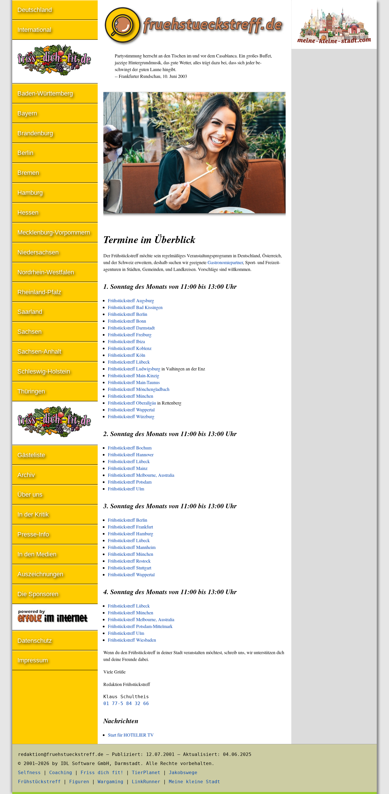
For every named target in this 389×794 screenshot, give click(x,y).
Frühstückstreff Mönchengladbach (138, 389)
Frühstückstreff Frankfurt (130, 527)
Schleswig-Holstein (43, 371)
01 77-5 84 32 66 (126, 703)
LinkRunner (146, 781)
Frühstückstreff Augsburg (131, 300)
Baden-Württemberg (45, 93)
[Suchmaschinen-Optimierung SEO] (55, 617)
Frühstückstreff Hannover (130, 454)
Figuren (79, 781)
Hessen (27, 212)
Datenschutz (34, 640)
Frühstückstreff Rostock (129, 561)
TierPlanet (146, 772)
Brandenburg (35, 133)
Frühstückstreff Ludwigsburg (134, 369)
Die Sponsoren (37, 594)
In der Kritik (33, 514)
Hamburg (30, 192)
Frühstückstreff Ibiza (126, 341)
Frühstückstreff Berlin (127, 314)
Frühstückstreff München (130, 396)
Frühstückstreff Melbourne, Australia (141, 475)
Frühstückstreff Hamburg (130, 533)
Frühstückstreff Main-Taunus (134, 382)
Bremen (28, 172)
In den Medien (36, 554)
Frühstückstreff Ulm (126, 489)
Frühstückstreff (39, 781)
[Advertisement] (334, 147)
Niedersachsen (38, 252)
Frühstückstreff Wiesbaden (132, 640)
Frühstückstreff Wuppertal (131, 409)
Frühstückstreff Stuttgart (129, 568)
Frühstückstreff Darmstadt (131, 328)
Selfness (29, 772)
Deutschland (34, 9)
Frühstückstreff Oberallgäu (132, 403)
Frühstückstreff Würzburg (131, 416)
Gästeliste (31, 455)
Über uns (29, 494)
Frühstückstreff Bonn (127, 321)
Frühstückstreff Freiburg (129, 334)
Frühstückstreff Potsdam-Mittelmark (140, 626)
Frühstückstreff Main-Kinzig (133, 375)
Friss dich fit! (102, 772)
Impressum (32, 660)
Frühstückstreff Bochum (129, 448)
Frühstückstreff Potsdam (129, 482)
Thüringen (31, 391)
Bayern (27, 113)
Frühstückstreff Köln (126, 355)
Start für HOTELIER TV (131, 735)
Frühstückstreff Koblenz (129, 348)
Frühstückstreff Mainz (128, 468)
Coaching (60, 772)
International (34, 29)
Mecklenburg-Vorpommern (53, 232)
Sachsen (29, 331)
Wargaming (110, 781)
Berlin (25, 152)
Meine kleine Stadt (194, 781)
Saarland (29, 311)
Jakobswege (183, 772)
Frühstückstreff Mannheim (131, 547)
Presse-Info (33, 534)
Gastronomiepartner (225, 262)
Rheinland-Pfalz (39, 292)
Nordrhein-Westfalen (45, 272)
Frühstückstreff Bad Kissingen (135, 307)
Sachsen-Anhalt (39, 351)
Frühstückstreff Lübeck (129, 362)
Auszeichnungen (40, 574)
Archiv (26, 474)
